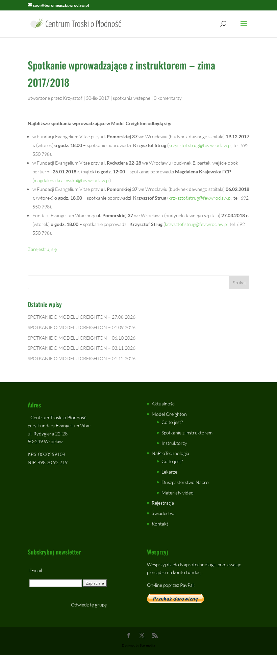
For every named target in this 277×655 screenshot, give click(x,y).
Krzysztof (72, 98)
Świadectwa (164, 513)
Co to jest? (172, 422)
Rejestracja (163, 503)
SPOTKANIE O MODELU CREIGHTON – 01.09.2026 (81, 327)
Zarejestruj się (42, 249)
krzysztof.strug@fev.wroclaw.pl (200, 145)
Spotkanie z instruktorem (186, 432)
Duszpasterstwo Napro (185, 482)
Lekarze (169, 472)
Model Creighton (169, 414)
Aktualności (163, 403)
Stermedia (147, 645)
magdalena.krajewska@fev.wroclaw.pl (71, 180)
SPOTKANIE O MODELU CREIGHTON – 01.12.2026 (81, 358)
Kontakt (160, 523)
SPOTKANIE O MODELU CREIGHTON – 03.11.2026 (81, 348)
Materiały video (177, 492)
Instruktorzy (174, 443)
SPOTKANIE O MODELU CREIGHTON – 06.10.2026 (81, 338)
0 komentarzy (168, 98)
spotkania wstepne (131, 98)
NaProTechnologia (170, 453)
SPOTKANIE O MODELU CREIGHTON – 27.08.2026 (81, 317)
